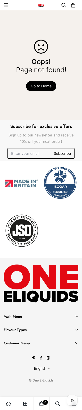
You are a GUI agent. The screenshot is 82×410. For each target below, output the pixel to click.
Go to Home (41, 86)
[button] (73, 5)
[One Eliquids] (41, 5)
